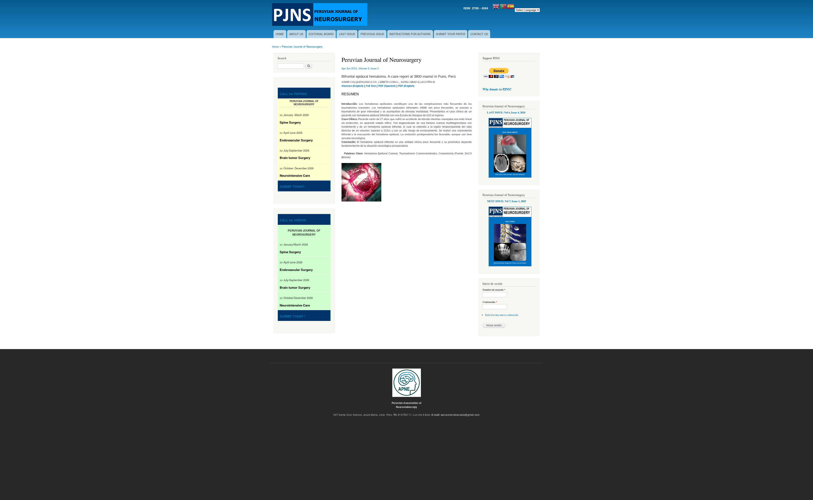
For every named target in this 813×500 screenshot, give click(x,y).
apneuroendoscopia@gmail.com (460, 414)
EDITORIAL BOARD (321, 34)
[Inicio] (320, 15)
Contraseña (490, 302)
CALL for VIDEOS (293, 220)
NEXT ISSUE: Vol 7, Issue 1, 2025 (506, 201)
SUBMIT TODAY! (292, 186)
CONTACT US (479, 34)
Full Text (371, 85)
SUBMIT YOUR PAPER (450, 34)
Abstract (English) (352, 85)
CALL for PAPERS (293, 93)
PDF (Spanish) (386, 85)
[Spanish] (510, 8)
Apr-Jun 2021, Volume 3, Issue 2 (360, 68)
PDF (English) (406, 85)
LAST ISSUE (347, 34)
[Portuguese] (503, 8)
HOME (280, 34)
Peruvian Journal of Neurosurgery (302, 46)
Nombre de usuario (494, 289)
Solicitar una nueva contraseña (501, 315)
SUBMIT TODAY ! (292, 316)
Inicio (275, 46)
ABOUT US (296, 34)
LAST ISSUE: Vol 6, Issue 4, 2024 (506, 112)
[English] (495, 8)
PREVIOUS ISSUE (372, 34)
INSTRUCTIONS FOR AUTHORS (410, 34)
